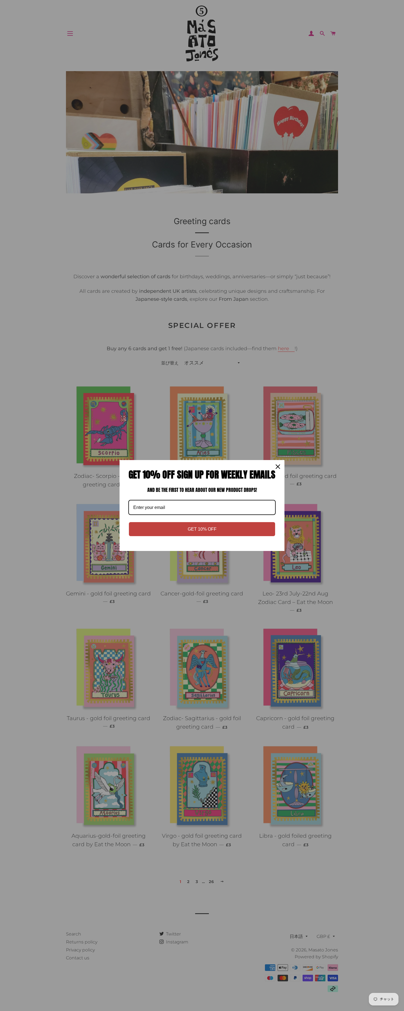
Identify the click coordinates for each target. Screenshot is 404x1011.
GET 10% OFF (202, 529)
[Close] (277, 466)
